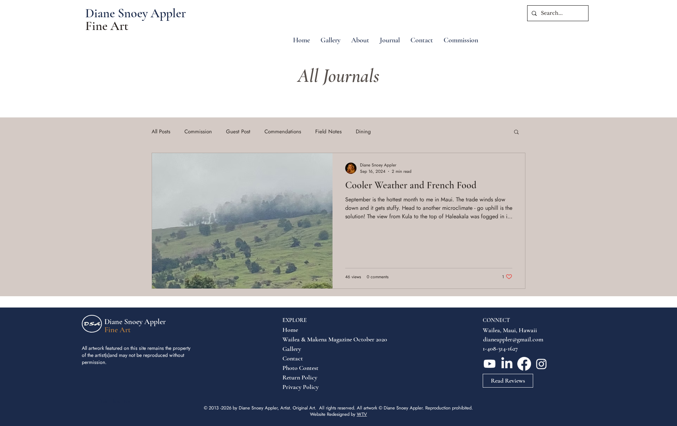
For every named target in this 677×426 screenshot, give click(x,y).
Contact (292, 358)
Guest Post (238, 131)
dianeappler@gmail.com (513, 339)
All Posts (161, 131)
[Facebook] (524, 364)
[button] (516, 132)
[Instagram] (541, 364)
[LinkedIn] (507, 364)
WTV (362, 414)
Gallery (291, 349)
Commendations (282, 131)
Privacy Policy (299, 387)
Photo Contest (299, 368)
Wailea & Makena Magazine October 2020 (299, 339)
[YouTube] (489, 364)
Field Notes (328, 131)
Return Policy (299, 377)
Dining (363, 131)
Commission (198, 131)
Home (290, 330)
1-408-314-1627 (500, 348)
